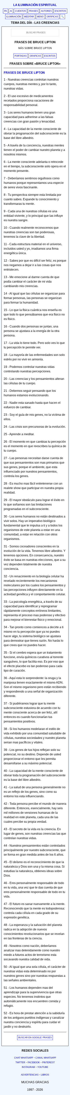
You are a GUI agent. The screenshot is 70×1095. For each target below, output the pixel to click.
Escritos (60, 11)
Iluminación (13, 16)
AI (11, 11)
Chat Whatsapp (23, 1057)
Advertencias (29, 1074)
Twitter (20, 1062)
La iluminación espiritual (35, 5)
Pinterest (48, 1062)
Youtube (42, 1067)
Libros (45, 1074)
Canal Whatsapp (45, 1057)
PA (5, 11)
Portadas (21, 56)
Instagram (28, 1067)
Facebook (34, 1062)
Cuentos (20, 11)
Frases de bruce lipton (24, 72)
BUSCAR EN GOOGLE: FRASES (35, 1037)
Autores (46, 11)
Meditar (29, 16)
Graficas (35, 56)
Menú (40, 16)
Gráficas (52, 16)
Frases (33, 11)
